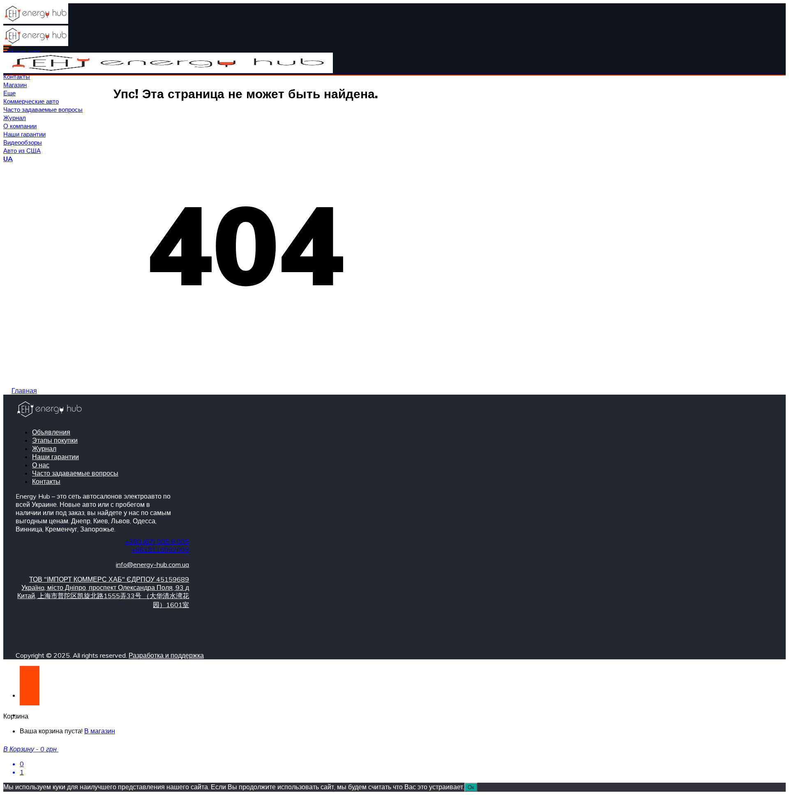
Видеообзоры (22, 142)
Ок (471, 787)
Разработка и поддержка (166, 655)
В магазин (99, 731)
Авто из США (22, 151)
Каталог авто (21, 52)
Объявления (51, 432)
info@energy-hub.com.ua (152, 564)
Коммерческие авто (31, 101)
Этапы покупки (55, 440)
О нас (40, 465)
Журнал (14, 118)
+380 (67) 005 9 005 (157, 541)
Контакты (16, 77)
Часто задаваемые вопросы (43, 109)
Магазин (15, 85)
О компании (20, 126)
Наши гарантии (24, 134)
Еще (9, 93)
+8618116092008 (160, 549)
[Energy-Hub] (35, 21)
